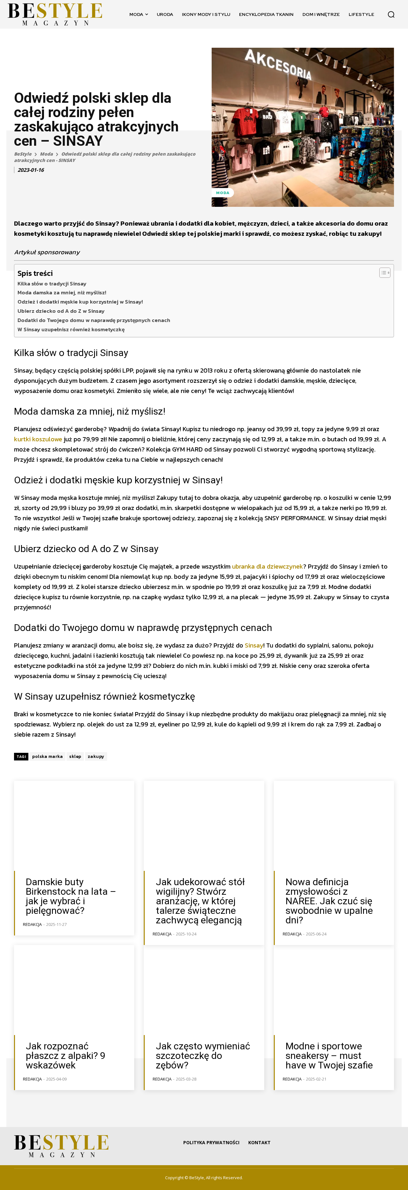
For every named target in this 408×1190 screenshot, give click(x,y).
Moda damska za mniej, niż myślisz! (62, 292)
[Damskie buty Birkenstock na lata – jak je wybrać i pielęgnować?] (74, 826)
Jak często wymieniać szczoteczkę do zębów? (203, 1055)
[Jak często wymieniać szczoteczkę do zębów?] (204, 990)
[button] (391, 14)
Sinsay (254, 645)
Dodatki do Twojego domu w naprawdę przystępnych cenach (94, 320)
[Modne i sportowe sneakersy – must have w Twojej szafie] (334, 990)
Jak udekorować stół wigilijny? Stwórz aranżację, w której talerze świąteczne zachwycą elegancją (200, 901)
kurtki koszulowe (38, 439)
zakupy (96, 756)
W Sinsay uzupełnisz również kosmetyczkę (71, 329)
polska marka (47, 756)
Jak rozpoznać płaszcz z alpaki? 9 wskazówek (66, 1055)
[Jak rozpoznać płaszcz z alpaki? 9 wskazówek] (74, 990)
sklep (75, 756)
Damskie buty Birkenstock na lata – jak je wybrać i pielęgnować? (71, 896)
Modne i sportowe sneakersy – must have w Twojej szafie (329, 1055)
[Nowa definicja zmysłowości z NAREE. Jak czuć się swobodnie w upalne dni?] (334, 826)
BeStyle (23, 154)
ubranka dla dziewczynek (267, 566)
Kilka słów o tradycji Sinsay (52, 283)
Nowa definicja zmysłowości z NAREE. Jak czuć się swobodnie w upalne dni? (329, 901)
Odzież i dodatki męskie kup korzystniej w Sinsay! (80, 302)
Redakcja (32, 924)
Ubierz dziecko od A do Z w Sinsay (61, 311)
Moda (46, 154)
